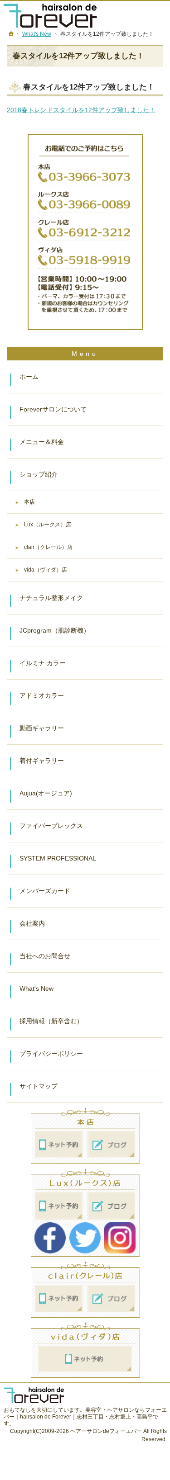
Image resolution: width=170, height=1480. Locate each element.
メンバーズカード (44, 890)
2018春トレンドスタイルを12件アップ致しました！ (81, 109)
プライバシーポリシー (51, 1053)
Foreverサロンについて (53, 409)
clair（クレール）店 (48, 547)
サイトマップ (38, 1086)
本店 (29, 502)
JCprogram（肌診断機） (54, 630)
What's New (36, 988)
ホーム (29, 376)
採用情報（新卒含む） (51, 1021)
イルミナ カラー (42, 663)
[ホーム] (11, 33)
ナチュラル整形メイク (51, 597)
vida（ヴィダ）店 (45, 570)
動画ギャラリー (41, 728)
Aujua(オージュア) (45, 793)
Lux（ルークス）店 (47, 524)
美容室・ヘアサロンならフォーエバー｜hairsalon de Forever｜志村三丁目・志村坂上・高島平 (85, 1413)
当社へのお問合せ (44, 956)
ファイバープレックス (51, 825)
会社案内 (32, 923)
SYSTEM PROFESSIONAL (57, 858)
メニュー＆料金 (41, 441)
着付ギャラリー (41, 760)
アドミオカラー (41, 695)
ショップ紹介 (38, 474)
